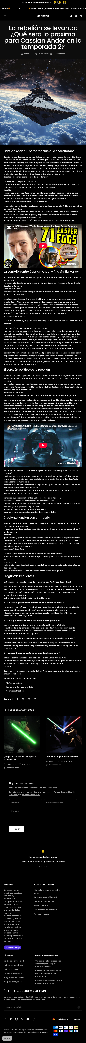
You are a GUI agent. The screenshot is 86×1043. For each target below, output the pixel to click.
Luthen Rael (32, 470)
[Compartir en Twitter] (23, 699)
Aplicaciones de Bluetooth (46, 897)
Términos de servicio (13, 973)
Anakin (24, 331)
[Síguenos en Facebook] (5, 1019)
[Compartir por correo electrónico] (35, 699)
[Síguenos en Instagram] (16, 1019)
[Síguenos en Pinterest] (22, 1019)
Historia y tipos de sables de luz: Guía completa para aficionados (48, 974)
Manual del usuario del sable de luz (47, 891)
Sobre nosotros (41, 905)
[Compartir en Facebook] (17, 699)
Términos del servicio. (31, 794)
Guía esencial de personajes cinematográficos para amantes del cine (48, 964)
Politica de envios (11, 969)
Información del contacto (45, 909)
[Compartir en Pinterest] (29, 699)
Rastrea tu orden (41, 914)
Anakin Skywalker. (49, 283)
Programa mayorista (13, 982)
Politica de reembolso (13, 965)
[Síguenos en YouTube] (27, 1019)
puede (62, 523)
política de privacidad (14, 961)
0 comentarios (59, 54)
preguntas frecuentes (44, 901)
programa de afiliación (14, 977)
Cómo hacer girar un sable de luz (62, 756)
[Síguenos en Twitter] (10, 1019)
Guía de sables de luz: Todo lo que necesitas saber (48, 982)
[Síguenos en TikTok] (33, 1019)
